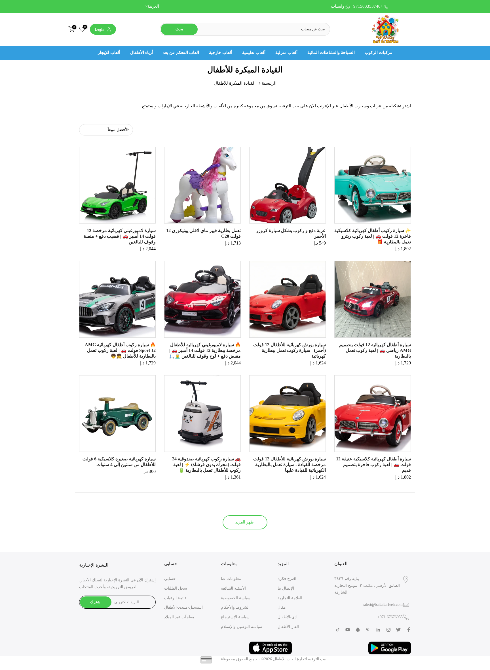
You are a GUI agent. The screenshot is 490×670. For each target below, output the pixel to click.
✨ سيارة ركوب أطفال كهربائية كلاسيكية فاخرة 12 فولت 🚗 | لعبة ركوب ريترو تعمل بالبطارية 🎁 (372, 236)
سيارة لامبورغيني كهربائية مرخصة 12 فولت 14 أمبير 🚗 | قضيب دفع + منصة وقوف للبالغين (120, 236)
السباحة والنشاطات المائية (331, 52)
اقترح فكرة (287, 579)
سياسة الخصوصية (235, 598)
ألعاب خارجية (220, 52)
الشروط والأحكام (235, 607)
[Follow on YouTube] (347, 629)
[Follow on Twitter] (398, 629)
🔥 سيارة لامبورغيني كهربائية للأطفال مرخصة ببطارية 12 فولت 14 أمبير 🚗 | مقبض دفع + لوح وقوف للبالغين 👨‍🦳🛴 (205, 350)
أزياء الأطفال (141, 52)
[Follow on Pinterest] (368, 629)
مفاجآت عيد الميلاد (179, 617)
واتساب (337, 6)
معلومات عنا (231, 579)
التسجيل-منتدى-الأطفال (183, 607)
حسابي (170, 579)
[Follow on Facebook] (408, 629)
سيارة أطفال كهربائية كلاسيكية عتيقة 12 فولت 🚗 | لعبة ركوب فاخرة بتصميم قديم (373, 464)
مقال (282, 607)
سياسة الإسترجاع (235, 617)
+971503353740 (368, 6)
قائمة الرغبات (175, 598)
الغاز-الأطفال (288, 627)
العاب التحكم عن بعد (181, 52)
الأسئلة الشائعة (233, 588)
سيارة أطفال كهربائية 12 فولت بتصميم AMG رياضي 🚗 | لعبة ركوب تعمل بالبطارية (375, 350)
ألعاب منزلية (286, 52)
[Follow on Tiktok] (338, 629)
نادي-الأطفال (288, 617)
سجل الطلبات (175, 588)
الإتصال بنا (286, 588)
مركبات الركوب (378, 52)
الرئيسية (269, 83)
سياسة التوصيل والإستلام (241, 627)
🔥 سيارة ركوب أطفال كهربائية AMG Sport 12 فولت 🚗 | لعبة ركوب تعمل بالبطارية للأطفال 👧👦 (120, 350)
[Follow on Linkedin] (378, 629)
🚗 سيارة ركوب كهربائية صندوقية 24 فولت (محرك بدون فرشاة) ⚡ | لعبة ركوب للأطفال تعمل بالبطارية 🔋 (206, 464)
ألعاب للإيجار (109, 52)
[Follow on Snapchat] (358, 629)
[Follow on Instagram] (388, 629)
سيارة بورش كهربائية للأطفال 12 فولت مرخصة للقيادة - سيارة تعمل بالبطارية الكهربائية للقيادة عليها (289, 464)
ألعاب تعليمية (253, 52)
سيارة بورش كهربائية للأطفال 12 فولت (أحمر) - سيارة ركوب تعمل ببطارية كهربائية (289, 350)
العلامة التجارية (290, 598)
